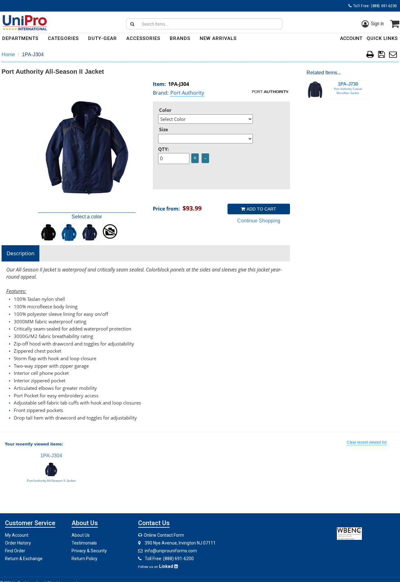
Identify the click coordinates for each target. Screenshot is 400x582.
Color (165, 110)
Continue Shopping (258, 220)
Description (20, 253)
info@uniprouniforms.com (171, 550)
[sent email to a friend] (393, 55)
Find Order (15, 550)
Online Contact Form (163, 535)
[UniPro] (23, 23)
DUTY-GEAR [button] (102, 38)
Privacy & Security (89, 550)
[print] (370, 55)
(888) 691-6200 (384, 5)
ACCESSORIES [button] (143, 38)
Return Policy (85, 558)
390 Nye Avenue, (180, 542)
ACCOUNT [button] (351, 38)
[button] (382, 39)
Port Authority (187, 92)
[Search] (132, 23)
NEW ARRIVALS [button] (218, 38)
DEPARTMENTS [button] (20, 38)
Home (8, 54)
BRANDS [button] (180, 38)
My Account (16, 535)
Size (163, 129)
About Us (81, 535)
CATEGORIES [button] (63, 38)
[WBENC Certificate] (349, 533)
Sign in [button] (377, 24)
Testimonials (84, 542)
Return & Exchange (23, 558)
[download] (381, 55)
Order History (18, 542)
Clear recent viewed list (367, 442)
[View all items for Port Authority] (270, 91)
